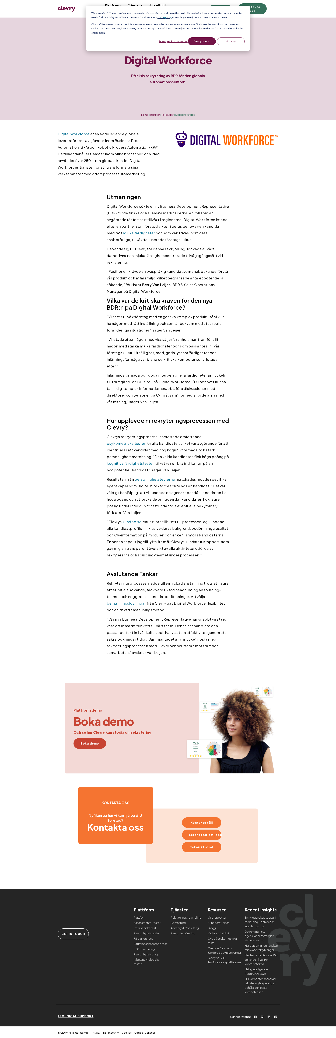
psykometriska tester (126, 443)
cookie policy (165, 17)
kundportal (132, 521)
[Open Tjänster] (141, 5)
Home (144, 114)
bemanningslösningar (126, 603)
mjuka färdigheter (139, 233)
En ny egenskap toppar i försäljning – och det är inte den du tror (260, 922)
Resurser (155, 114)
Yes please (201, 41)
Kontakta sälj (202, 822)
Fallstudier (167, 114)
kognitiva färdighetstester (130, 463)
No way (231, 41)
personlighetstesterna (155, 479)
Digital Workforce (74, 134)
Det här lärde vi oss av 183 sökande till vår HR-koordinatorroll (261, 959)
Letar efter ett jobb (205, 835)
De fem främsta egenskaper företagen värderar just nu (259, 936)
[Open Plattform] (121, 5)
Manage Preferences (173, 41)
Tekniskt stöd (201, 847)
